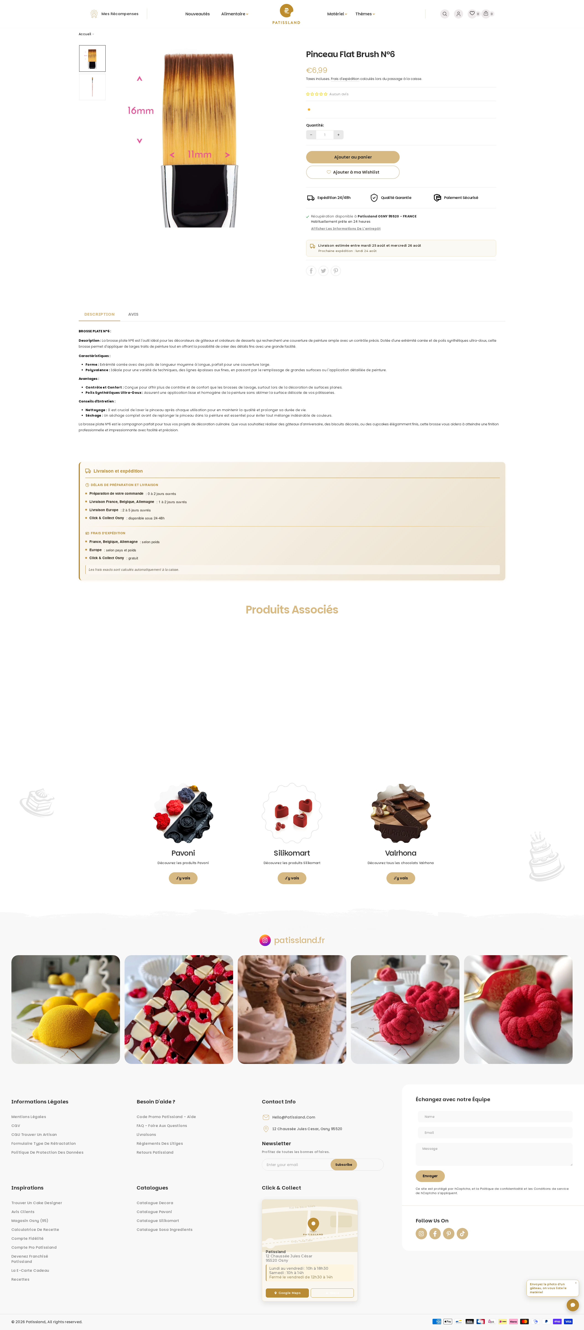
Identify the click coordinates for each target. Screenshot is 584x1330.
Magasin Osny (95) (29, 1220)
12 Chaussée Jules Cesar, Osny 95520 (307, 1129)
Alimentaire (233, 14)
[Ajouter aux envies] (87, 631)
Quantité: (315, 125)
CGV (15, 1125)
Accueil (85, 34)
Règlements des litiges (160, 1143)
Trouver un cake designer (36, 1203)
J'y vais (183, 878)
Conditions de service (551, 1189)
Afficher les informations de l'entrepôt (346, 229)
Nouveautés (197, 14)
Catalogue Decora (155, 1203)
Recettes (20, 1279)
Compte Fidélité (27, 1238)
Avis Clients (23, 1211)
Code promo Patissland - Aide (166, 1116)
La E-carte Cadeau (30, 1270)
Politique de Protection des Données (47, 1152)
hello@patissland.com (293, 1117)
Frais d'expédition (345, 79)
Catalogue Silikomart (158, 1220)
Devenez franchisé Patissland (29, 1259)
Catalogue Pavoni (154, 1211)
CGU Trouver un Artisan (34, 1134)
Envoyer (430, 1176)
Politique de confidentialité (501, 1189)
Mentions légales (28, 1116)
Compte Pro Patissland (34, 1247)
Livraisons (146, 1134)
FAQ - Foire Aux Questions (162, 1125)
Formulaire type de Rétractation (43, 1143)
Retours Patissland (155, 1152)
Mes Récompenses (120, 13)
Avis (133, 314)
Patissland (36, 1322)
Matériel (335, 14)
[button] (316, 94)
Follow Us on (432, 1220)
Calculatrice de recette (35, 1229)
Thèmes (363, 14)
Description (99, 314)
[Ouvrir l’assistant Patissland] (573, 1305)
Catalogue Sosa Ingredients (165, 1229)
